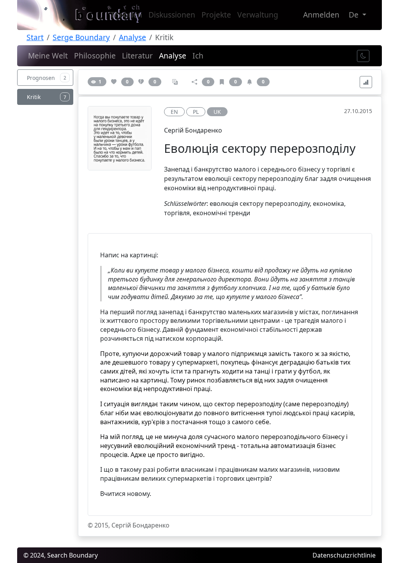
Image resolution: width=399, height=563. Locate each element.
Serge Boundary (81, 37)
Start (35, 37)
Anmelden (321, 14)
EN (174, 111)
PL (196, 111)
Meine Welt (48, 55)
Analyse (132, 37)
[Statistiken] (366, 82)
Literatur (137, 55)
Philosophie (95, 55)
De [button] (354, 14)
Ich (197, 55)
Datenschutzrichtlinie (344, 555)
